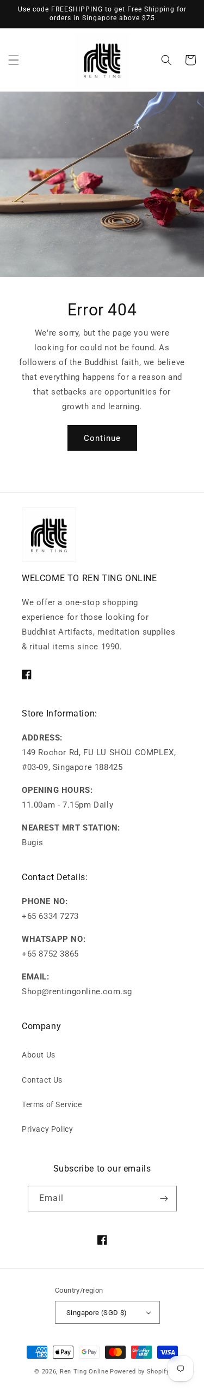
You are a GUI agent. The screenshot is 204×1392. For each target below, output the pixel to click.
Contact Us (42, 1080)
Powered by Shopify (140, 1371)
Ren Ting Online (84, 1371)
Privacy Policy (47, 1129)
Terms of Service (52, 1104)
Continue (102, 438)
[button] (14, 60)
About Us (38, 1054)
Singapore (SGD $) (96, 1313)
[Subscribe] (164, 1198)
